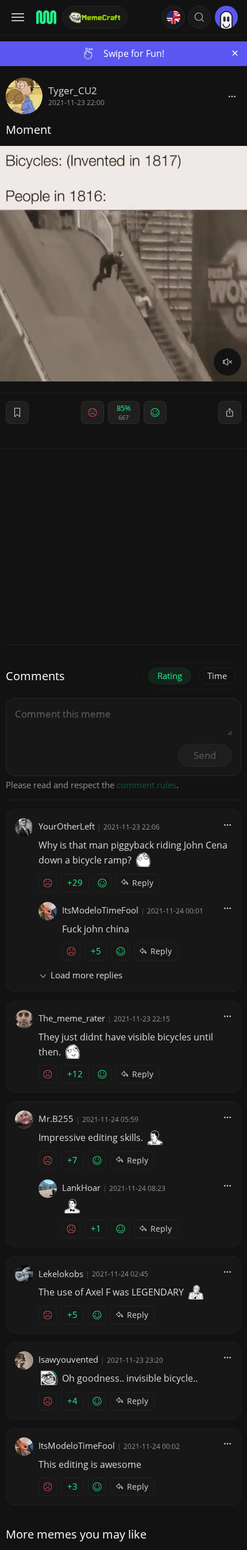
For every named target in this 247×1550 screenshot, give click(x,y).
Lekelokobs (61, 1273)
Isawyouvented (68, 1359)
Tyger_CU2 (72, 90)
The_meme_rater (71, 1018)
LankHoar (81, 1187)
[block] (232, 96)
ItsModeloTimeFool (100, 910)
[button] (199, 17)
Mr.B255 (56, 1118)
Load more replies (86, 975)
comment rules (146, 785)
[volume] (227, 362)
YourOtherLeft (66, 826)
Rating (169, 675)
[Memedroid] (45, 17)
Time (217, 675)
